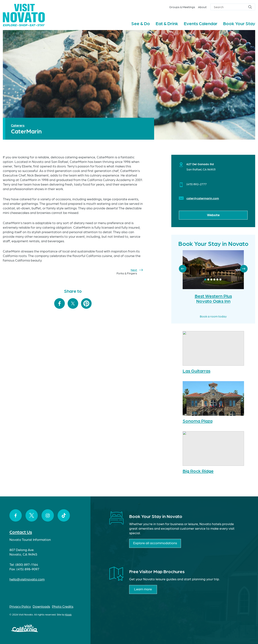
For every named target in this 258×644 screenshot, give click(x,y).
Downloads (41, 606)
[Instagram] (48, 515)
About (202, 7)
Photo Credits (62, 606)
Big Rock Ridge (198, 470)
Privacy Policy (20, 606)
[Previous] (182, 268)
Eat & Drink (167, 23)
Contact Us (20, 531)
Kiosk (68, 614)
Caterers (18, 125)
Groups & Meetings (182, 7)
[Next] (244, 268)
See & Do (140, 23)
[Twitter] (31, 515)
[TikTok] (64, 515)
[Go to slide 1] (205, 280)
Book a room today (213, 316)
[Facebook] (15, 515)
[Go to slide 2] (208, 280)
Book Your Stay (239, 23)
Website (213, 215)
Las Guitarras (196, 370)
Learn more (143, 589)
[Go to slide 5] (217, 280)
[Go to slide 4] (214, 280)
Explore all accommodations (155, 543)
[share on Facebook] (59, 303)
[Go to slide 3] (211, 280)
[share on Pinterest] (86, 303)
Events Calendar (200, 23)
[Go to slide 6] (220, 280)
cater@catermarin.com (202, 198)
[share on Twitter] (73, 303)
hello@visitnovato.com (27, 579)
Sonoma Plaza (197, 420)
